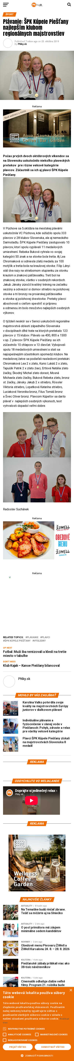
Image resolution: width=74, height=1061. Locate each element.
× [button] (70, 990)
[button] (37, 1055)
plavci (46, 637)
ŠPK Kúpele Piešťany (18, 641)
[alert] (37, 1024)
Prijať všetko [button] (17, 1046)
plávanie (32, 637)
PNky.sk (22, 44)
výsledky (40, 641)
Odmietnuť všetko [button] (52, 1046)
